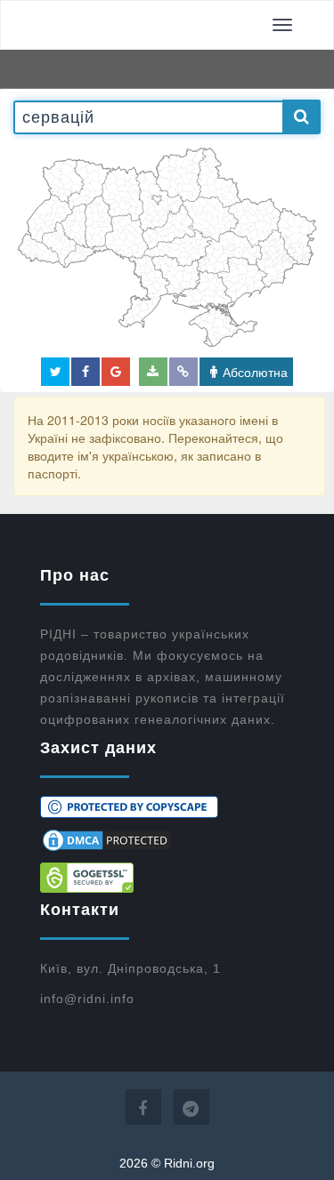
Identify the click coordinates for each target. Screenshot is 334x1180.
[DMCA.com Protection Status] (167, 840)
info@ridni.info (87, 998)
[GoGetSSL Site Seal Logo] (167, 878)
